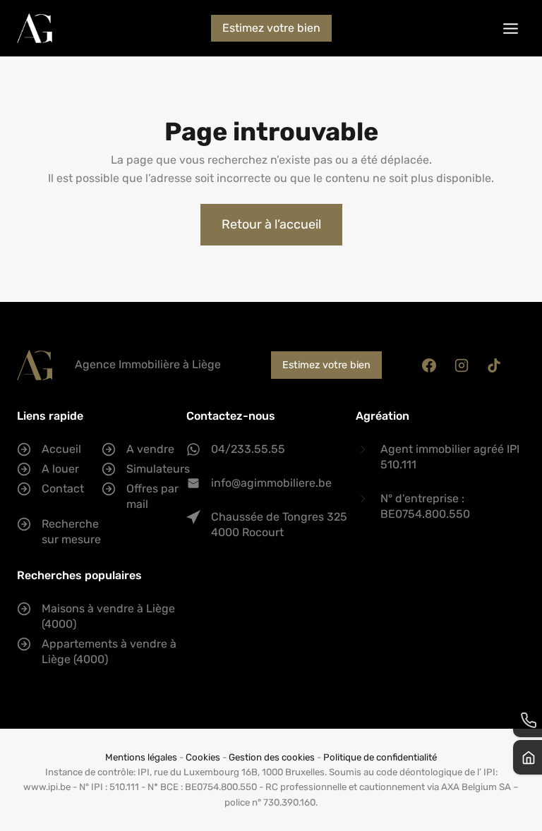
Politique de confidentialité (380, 757)
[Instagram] (461, 365)
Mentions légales (141, 757)
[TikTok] (494, 365)
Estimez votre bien (271, 28)
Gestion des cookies (272, 757)
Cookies (203, 757)
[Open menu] (510, 28)
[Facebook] (429, 365)
